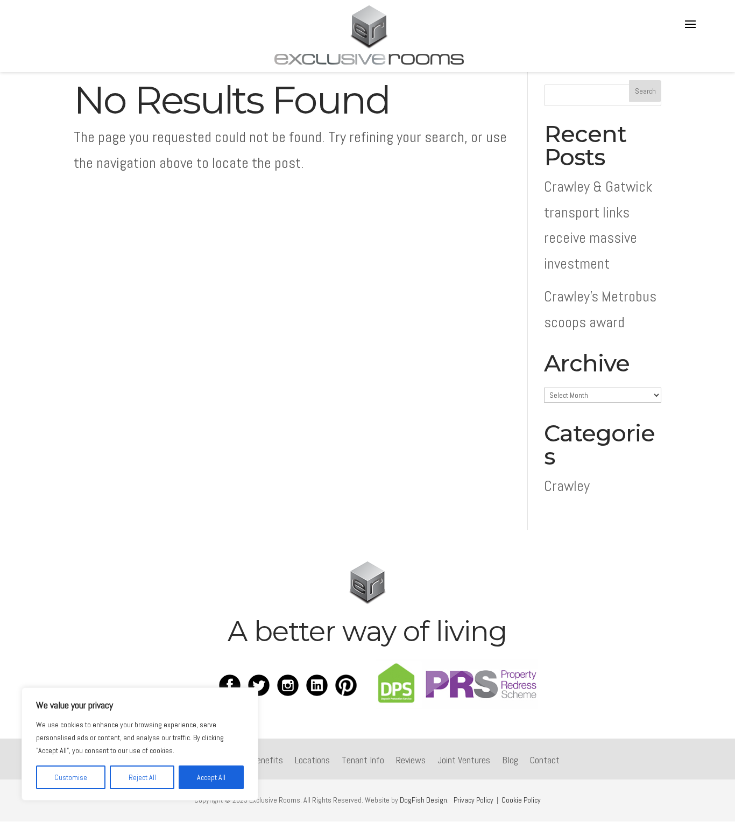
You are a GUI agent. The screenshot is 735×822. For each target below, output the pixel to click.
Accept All (211, 777)
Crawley (567, 485)
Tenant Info (363, 761)
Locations (312, 761)
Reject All (142, 777)
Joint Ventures (463, 761)
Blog (510, 761)
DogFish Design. (424, 800)
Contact (545, 761)
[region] (140, 743)
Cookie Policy (521, 800)
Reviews (411, 761)
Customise (70, 777)
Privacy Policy (473, 800)
